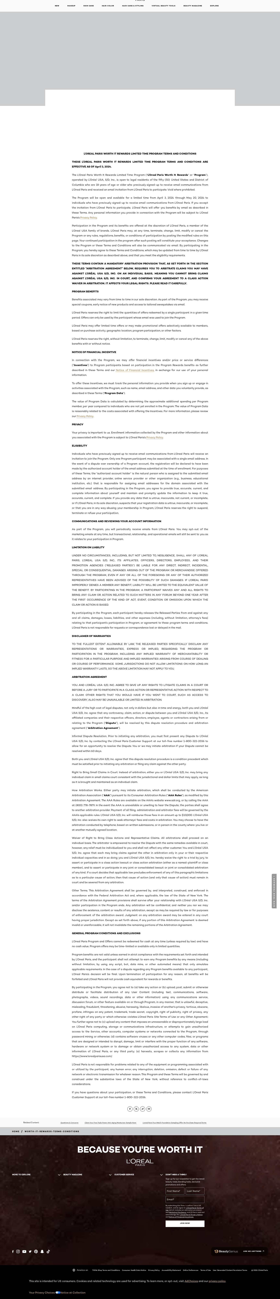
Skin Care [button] (88, 6)
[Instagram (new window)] (18, 1251)
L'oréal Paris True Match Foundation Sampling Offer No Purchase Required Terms (174, 1123)
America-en (82, 1270)
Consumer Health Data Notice (134, 1270)
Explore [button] (214, 6)
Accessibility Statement (171, 1270)
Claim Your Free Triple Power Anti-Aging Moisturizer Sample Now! (110, 1123)
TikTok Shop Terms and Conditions (106, 1270)
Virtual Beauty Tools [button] (163, 6)
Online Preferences (190, 1270)
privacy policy (217, 1281)
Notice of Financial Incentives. (181, 1217)
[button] (274, 891)
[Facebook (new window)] (13, 1251)
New (57, 6)
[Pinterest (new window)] (36, 1251)
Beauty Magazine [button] (193, 6)
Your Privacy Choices (42, 1292)
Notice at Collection (72, 1292)
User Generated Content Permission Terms (230, 1270)
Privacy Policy (88, 217)
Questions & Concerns (69, 1123)
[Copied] (142, 1109)
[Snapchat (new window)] (42, 1251)
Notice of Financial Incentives (135, 370)
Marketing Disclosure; (177, 1212)
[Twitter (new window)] (30, 1251)
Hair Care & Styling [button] (133, 6)
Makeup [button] (71, 6)
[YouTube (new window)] (24, 1251)
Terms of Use (205, 1270)
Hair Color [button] (108, 6)
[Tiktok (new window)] (48, 1251)
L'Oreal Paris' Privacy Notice (191, 1214)
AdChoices (191, 1281)
